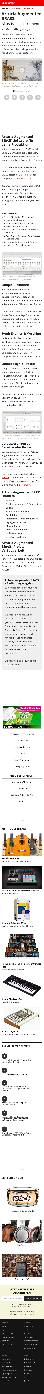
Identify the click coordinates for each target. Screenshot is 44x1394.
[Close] (39, 685)
